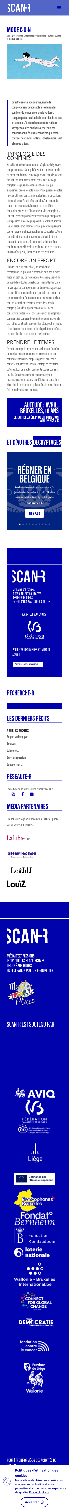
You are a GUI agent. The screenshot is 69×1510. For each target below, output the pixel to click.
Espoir (44, 35)
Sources (11, 743)
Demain (37, 35)
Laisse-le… (13, 750)
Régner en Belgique (34, 473)
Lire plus (34, 513)
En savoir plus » (39, 1492)
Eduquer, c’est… (15, 764)
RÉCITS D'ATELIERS (15, 38)
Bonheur (19, 35)
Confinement (29, 35)
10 (49, 524)
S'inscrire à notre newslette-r (26, 664)
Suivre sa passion (16, 757)
